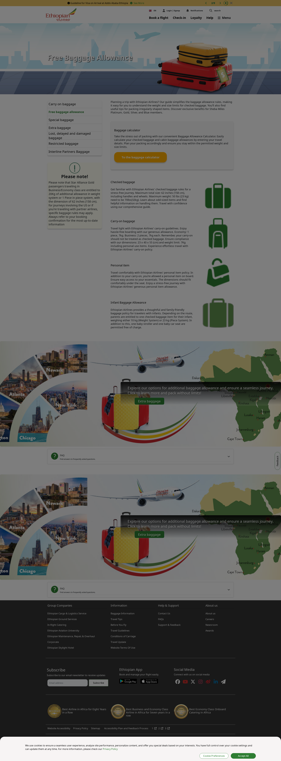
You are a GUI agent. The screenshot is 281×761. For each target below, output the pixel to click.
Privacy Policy (110, 749)
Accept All (243, 755)
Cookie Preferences (214, 755)
